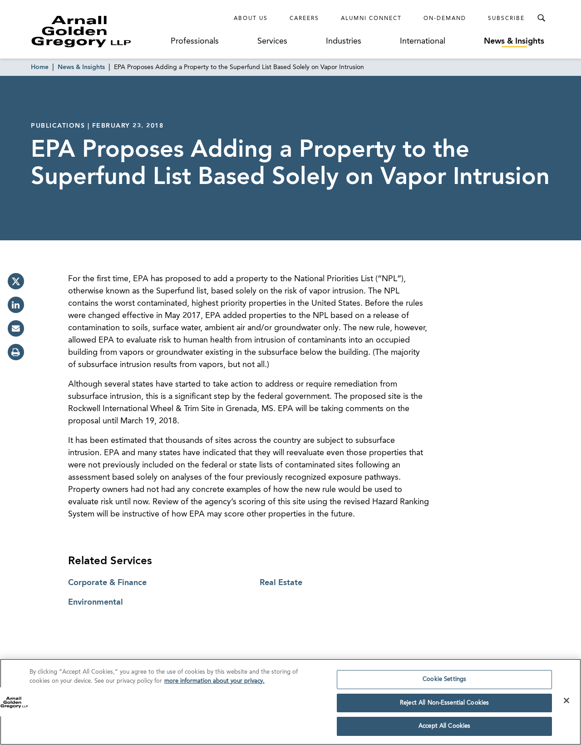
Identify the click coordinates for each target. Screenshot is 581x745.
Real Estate (281, 583)
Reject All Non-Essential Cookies (444, 703)
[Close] (566, 700)
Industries (343, 41)
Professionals (195, 41)
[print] (16, 352)
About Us (251, 18)
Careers (304, 18)
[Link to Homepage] (98, 31)
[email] (16, 328)
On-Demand (444, 18)
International (422, 41)
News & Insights (514, 41)
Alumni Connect (371, 18)
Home (40, 67)
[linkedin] (16, 305)
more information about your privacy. (214, 681)
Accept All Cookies (444, 726)
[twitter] (16, 281)
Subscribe (506, 18)
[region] (290, 702)
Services (272, 41)
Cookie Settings (444, 679)
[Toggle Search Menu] (541, 18)
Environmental (95, 602)
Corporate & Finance (107, 583)
